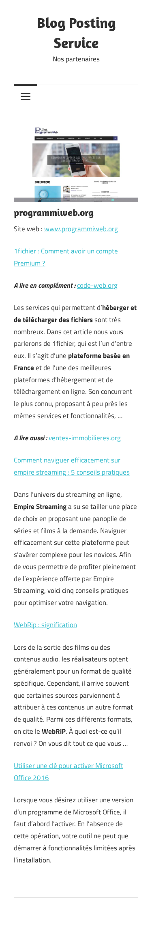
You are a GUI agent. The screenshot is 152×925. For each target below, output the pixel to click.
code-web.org (97, 285)
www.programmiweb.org (81, 229)
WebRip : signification (45, 624)
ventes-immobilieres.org (85, 438)
